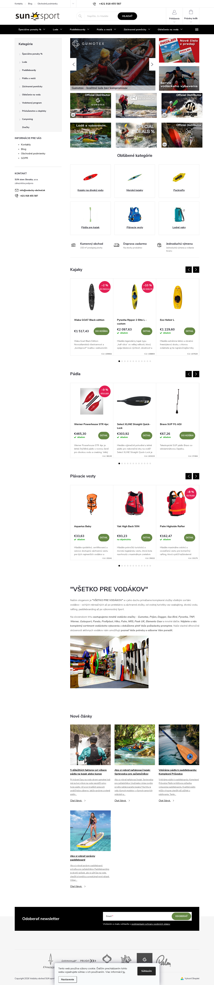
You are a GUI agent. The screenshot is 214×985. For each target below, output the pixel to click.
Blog (30, 3)
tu (124, 972)
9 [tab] (142, 361)
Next (196, 269)
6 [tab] (133, 361)
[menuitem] (32, 30)
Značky (25, 127)
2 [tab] (122, 361)
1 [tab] (119, 361)
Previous (188, 269)
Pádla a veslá (29, 78)
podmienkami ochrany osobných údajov (150, 924)
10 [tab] (144, 361)
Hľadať (127, 16)
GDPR (24, 158)
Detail (147, 331)
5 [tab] (130, 361)
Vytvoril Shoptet (192, 978)
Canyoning (27, 119)
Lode (24, 62)
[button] (73, 64)
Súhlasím (146, 971)
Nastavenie (67, 979)
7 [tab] (136, 361)
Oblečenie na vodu (31, 94)
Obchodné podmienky (48, 3)
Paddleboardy (29, 70)
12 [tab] (150, 361)
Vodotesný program (32, 102)
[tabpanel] (91, 317)
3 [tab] (125, 361)
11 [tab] (147, 361)
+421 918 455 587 (29, 195)
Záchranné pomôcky (32, 86)
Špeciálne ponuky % (32, 53)
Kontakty (19, 3)
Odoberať (181, 916)
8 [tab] (139, 361)
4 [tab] (127, 361)
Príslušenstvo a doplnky (34, 110)
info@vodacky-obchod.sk (32, 190)
